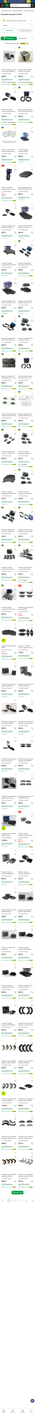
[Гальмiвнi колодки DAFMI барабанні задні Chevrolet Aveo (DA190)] (9, 1124)
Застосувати (25, 30)
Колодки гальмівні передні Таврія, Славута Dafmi (8, 188)
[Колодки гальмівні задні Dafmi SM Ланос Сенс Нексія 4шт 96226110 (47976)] (25, 363)
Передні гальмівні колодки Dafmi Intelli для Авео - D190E (25, 834)
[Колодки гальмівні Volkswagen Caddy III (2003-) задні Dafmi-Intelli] (25, 439)
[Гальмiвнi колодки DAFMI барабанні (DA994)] (25, 1048)
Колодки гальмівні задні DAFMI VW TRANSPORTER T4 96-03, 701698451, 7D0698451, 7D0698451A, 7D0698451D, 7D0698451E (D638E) (8, 948)
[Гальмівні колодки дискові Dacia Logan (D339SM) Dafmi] (9, 57)
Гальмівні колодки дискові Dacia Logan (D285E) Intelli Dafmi (9, 722)
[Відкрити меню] (2, 5)
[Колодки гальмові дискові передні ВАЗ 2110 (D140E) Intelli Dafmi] (9, 401)
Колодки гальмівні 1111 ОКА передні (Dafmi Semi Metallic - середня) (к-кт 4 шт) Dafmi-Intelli (25, 264)
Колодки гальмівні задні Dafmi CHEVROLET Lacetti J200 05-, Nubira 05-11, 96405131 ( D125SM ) (9, 302)
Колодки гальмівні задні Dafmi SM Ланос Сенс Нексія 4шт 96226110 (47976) (25, 377)
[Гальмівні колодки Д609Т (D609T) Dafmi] (9, 820)
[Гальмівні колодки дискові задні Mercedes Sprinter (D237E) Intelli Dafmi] (25, 708)
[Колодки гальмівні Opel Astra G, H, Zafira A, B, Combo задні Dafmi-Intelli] (9, 439)
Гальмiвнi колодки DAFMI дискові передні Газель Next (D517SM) (25, 1137)
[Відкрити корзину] (32, 5)
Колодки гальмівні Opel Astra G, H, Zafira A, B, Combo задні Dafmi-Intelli (8, 453)
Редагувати (9, 30)
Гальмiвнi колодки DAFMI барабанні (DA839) (8, 1099)
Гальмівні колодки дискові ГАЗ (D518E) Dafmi (25, 797)
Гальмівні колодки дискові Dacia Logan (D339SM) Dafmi (9, 70)
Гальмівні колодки (29, 10)
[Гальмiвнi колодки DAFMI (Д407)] (9, 633)
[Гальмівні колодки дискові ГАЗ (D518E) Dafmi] (25, 783)
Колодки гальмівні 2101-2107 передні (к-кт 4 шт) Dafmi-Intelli (8, 377)
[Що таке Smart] (27, 43)
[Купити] (15, 76)
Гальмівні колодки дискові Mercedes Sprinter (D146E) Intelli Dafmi (25, 685)
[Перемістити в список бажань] (15, 48)
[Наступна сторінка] (32, 1200)
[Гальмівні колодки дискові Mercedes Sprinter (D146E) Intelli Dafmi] (25, 671)
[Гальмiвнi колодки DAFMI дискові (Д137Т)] (25, 594)
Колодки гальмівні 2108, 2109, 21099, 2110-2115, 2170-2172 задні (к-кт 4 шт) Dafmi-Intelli (8, 339)
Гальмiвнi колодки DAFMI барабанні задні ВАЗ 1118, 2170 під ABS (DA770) (25, 1175)
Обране (31, 1412)
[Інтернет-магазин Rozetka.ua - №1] (7, 5)
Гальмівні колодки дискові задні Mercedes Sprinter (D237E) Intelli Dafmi (25, 722)
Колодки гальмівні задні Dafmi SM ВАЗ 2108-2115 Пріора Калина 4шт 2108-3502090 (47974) (25, 110)
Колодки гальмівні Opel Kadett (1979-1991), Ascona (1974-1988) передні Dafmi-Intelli (25, 415)
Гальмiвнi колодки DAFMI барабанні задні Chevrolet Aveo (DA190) (9, 1137)
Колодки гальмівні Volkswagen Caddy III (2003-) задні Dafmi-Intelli (25, 453)
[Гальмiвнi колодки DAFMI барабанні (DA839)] (9, 1086)
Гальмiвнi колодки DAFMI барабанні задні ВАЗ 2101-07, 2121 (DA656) (25, 1024)
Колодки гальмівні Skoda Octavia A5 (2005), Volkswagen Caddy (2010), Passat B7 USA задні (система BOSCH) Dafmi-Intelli (25, 339)
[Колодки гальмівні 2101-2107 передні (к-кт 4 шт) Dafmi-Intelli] (9, 363)
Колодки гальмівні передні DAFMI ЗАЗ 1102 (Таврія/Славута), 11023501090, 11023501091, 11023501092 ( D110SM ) (9, 264)
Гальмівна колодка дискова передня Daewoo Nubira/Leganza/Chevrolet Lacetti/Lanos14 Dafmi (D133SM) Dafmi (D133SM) (9, 110)
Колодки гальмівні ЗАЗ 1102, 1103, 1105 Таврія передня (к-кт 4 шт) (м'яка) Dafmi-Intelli (8, 530)
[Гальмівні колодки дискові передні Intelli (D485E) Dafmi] (25, 746)
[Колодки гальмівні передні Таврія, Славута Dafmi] (9, 174)
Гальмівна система (17, 10)
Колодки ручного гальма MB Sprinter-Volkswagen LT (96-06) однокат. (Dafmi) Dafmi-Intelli (25, 530)
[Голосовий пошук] (29, 5)
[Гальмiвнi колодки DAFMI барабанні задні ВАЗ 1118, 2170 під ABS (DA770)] (25, 1161)
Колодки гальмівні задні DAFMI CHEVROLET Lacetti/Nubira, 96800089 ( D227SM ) (8, 227)
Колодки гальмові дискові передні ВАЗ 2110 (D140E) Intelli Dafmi (9, 415)
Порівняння (22, 1412)
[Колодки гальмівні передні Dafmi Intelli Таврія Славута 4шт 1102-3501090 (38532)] (9, 554)
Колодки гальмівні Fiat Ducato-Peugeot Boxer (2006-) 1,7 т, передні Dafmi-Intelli (7, 150)
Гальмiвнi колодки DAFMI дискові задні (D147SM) (25, 1099)
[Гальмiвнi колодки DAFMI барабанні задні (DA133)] (9, 1048)
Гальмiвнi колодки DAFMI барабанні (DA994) (25, 1062)
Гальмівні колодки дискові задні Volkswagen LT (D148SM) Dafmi (9, 760)
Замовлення (12, 1412)
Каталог (4, 1412)
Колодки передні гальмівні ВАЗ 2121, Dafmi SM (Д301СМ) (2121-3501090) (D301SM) (8, 608)
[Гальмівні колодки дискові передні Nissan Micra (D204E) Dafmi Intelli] (9, 783)
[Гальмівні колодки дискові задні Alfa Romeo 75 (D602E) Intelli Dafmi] (9, 671)
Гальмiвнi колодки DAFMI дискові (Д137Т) (25, 608)
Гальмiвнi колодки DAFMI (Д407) (8, 646)
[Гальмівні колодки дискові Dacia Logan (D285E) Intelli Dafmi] (9, 708)
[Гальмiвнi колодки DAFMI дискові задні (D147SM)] (25, 1086)
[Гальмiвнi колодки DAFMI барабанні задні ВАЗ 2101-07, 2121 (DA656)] (25, 1010)
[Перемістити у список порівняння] (15, 51)
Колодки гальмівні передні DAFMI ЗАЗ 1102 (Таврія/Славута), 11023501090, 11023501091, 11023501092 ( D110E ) (9, 493)
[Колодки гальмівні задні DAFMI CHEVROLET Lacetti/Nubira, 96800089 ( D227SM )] (9, 213)
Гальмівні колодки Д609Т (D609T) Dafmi (8, 834)
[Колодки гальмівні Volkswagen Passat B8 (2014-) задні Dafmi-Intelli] (25, 479)
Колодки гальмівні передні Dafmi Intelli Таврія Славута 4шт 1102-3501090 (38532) (8, 568)
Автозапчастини (6, 10)
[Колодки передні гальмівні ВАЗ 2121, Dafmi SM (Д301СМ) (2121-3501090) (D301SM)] (9, 594)
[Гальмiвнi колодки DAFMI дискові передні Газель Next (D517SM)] (25, 1124)
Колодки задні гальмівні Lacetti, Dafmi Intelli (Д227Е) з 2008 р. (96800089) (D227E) (25, 70)
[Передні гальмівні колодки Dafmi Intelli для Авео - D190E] (25, 820)
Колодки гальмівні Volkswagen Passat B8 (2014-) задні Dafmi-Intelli (25, 493)
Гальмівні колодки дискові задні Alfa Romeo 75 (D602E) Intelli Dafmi (9, 685)
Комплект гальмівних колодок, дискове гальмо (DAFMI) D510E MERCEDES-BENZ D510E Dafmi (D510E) (25, 647)
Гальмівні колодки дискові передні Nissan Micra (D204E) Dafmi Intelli (9, 797)
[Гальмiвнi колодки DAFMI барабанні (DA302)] (9, 1161)
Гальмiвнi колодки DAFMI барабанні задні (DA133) (8, 1062)
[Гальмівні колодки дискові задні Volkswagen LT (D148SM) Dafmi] (9, 746)
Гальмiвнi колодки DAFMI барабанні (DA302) (8, 1175)
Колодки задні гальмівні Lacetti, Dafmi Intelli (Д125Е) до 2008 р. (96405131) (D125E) (25, 568)
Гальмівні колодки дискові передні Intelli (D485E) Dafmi (25, 760)
